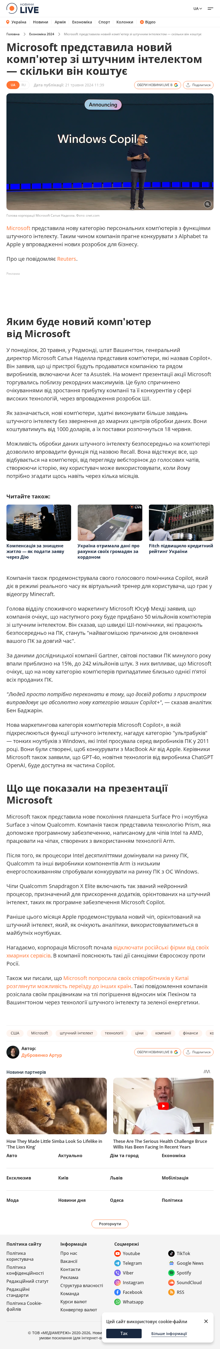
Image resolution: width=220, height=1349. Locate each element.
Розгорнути (110, 1223)
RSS (180, 1292)
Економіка (82, 22)
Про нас (68, 1253)
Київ (63, 1178)
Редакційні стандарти (18, 1292)
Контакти (70, 1269)
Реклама (69, 1277)
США (15, 1032)
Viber (128, 1273)
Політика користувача (20, 1256)
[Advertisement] (104, 290)
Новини (40, 22)
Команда (69, 1294)
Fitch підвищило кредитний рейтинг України (181, 548)
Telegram (132, 1263)
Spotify (184, 1273)
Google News (190, 1263)
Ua (196, 8)
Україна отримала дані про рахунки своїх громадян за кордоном (109, 551)
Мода (12, 1200)
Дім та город (124, 1155)
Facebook (132, 1292)
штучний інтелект (76, 1032)
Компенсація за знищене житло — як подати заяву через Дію (35, 551)
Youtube (131, 1253)
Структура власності (81, 1285)
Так (124, 1333)
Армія (60, 22)
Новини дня (72, 1200)
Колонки (124, 22)
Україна (19, 21)
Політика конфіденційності (25, 1270)
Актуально (70, 1155)
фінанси (190, 1032)
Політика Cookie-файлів (24, 1306)
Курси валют (73, 1302)
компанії (163, 1032)
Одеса (117, 1200)
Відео (150, 22)
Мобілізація (175, 1178)
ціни (139, 1032)
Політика (172, 1200)
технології (114, 1032)
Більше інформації (169, 1333)
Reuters (66, 258)
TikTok (183, 1253)
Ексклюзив (18, 1178)
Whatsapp (133, 1302)
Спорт (104, 22)
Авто (11, 1155)
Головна (13, 34)
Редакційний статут (27, 1281)
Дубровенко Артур (41, 1055)
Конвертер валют (78, 1310)
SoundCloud (189, 1282)
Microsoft (19, 228)
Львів (116, 1178)
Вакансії (68, 1261)
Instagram (133, 1282)
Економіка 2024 (41, 34)
